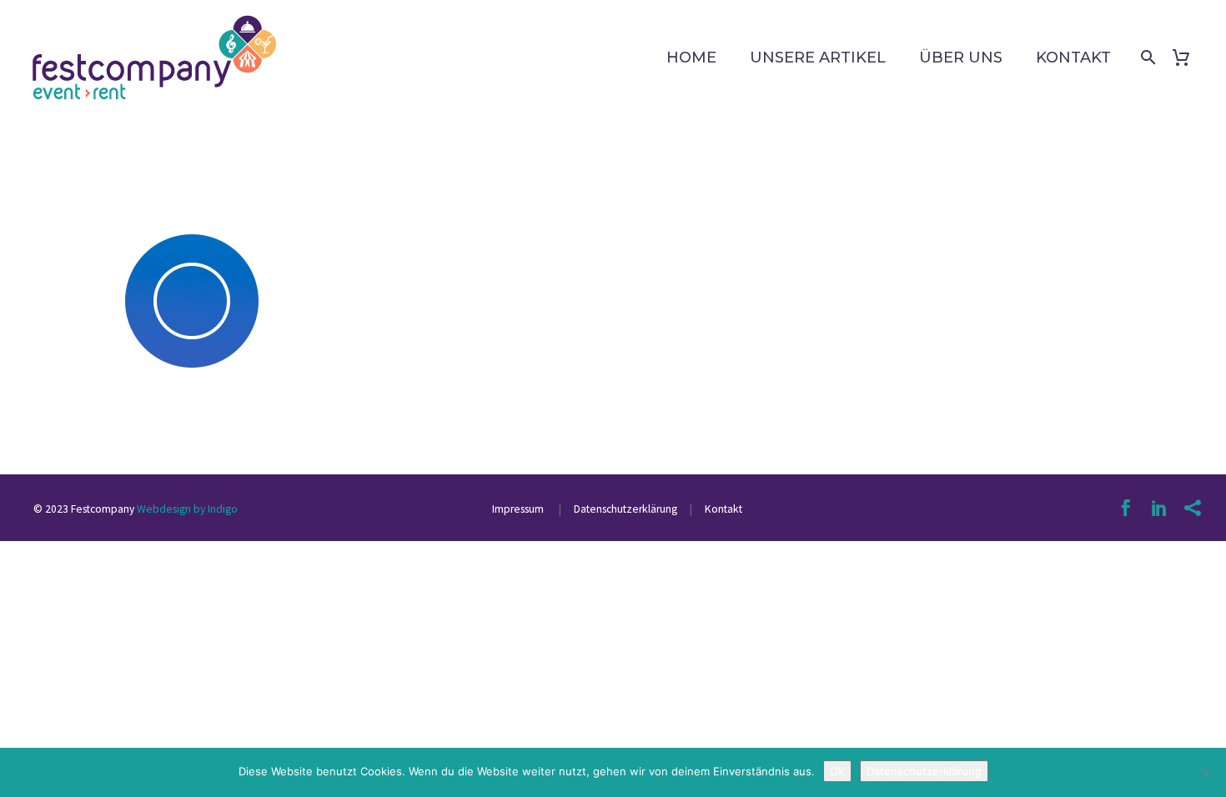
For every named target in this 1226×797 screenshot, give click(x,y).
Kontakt (1073, 57)
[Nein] (1205, 772)
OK (837, 771)
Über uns (960, 57)
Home (691, 57)
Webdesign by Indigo (187, 509)
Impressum (519, 509)
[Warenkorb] (1187, 57)
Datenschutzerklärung (624, 509)
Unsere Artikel (818, 57)
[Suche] (1145, 57)
